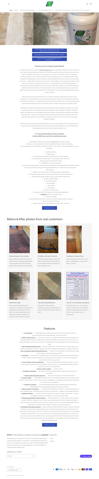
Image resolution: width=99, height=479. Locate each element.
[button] (8, 4)
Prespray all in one (49, 208)
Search (51, 438)
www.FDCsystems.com (46, 70)
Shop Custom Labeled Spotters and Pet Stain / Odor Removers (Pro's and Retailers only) (49, 50)
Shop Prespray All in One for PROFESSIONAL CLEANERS (49, 54)
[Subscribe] (33, 456)
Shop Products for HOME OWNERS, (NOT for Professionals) (49, 59)
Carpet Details (13, 475)
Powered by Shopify (20, 475)
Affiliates (52, 441)
